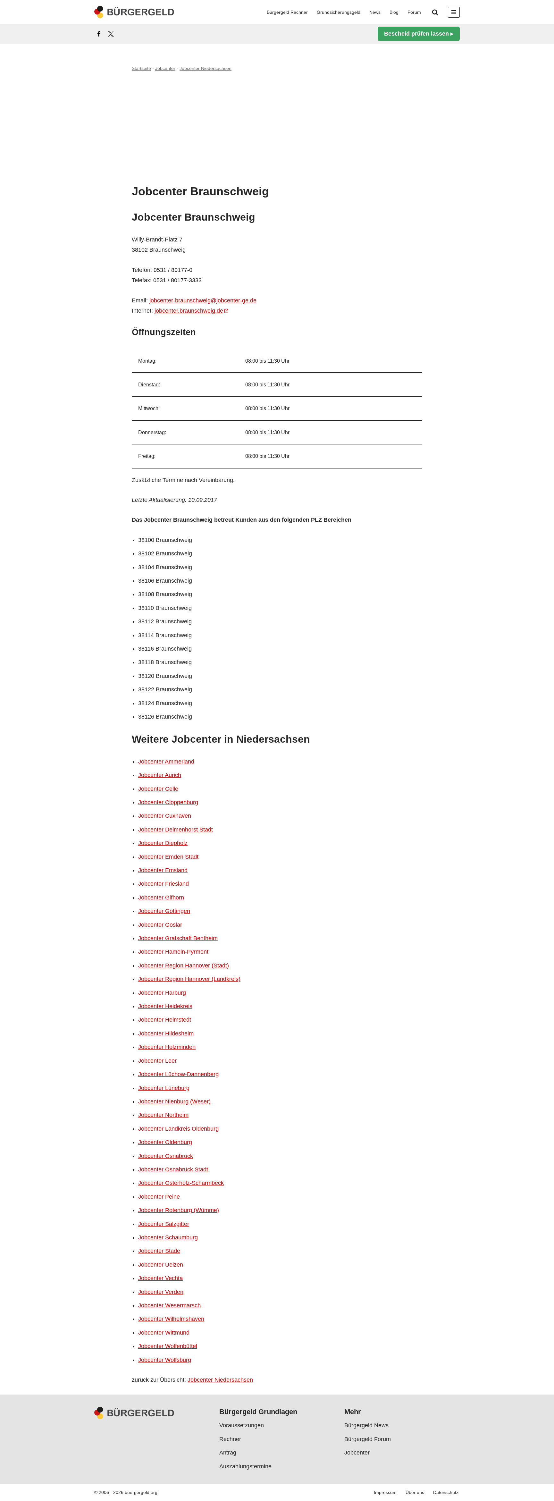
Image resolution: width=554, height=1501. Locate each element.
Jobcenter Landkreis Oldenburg (178, 1129)
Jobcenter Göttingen (164, 911)
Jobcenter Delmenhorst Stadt (175, 829)
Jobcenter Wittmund (163, 1332)
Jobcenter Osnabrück (165, 1156)
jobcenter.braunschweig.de (189, 311)
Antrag (227, 1453)
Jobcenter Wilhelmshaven (171, 1319)
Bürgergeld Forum (367, 1439)
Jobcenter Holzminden (167, 1047)
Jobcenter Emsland (163, 870)
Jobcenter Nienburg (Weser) (174, 1101)
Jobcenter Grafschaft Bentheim (178, 938)
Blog (394, 12)
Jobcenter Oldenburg (165, 1142)
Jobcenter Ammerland (166, 761)
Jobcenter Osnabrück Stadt (173, 1169)
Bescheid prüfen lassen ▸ (418, 33)
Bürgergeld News (366, 1425)
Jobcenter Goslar (160, 925)
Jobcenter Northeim (163, 1115)
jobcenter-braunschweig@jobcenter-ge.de (202, 300)
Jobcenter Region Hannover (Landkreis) (189, 979)
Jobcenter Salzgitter (163, 1224)
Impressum (385, 1492)
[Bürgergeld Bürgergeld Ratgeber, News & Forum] (134, 12)
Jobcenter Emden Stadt (168, 857)
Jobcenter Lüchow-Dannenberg (178, 1074)
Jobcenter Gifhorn (161, 897)
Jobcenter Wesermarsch (169, 1305)
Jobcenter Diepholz (163, 843)
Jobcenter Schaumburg (168, 1237)
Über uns (415, 1492)
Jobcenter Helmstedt (164, 1019)
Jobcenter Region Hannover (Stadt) (183, 965)
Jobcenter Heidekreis (165, 1006)
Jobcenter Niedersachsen (205, 68)
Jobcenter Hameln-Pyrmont (173, 952)
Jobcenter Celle (158, 789)
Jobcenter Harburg (162, 993)
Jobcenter (165, 68)
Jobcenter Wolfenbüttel (167, 1346)
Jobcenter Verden (160, 1292)
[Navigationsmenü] (454, 12)
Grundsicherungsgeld (338, 12)
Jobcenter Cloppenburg (168, 802)
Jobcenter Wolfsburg (164, 1360)
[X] (110, 34)
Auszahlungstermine (245, 1466)
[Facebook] (98, 34)
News (375, 12)
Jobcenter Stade (159, 1251)
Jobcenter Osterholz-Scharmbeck (181, 1183)
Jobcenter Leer (157, 1061)
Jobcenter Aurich (159, 775)
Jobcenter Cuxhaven (164, 816)
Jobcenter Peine (159, 1196)
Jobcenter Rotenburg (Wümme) (178, 1210)
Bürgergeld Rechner (287, 12)
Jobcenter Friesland (163, 884)
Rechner (230, 1439)
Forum (414, 12)
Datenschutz (445, 1492)
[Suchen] (435, 12)
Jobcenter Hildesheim (166, 1033)
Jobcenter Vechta (160, 1278)
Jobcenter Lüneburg (163, 1088)
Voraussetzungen (241, 1425)
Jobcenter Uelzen (160, 1264)
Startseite (141, 68)
